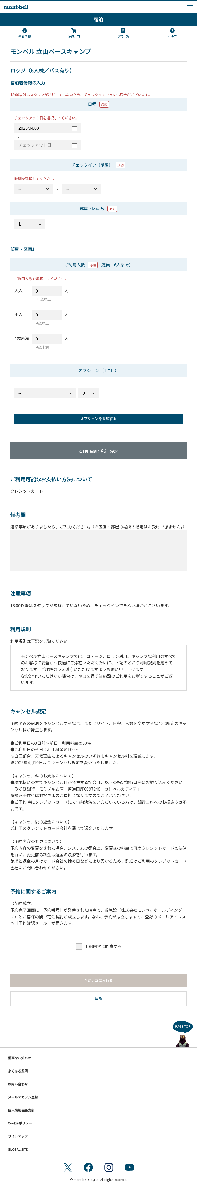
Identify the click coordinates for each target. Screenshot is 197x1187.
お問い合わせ (18, 1084)
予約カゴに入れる (98, 980)
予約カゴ (74, 36)
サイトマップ (18, 1136)
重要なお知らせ (19, 1057)
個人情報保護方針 (21, 1110)
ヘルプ (172, 36)
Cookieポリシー (20, 1123)
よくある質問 (18, 1070)
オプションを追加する (98, 418)
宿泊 (98, 19)
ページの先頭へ (183, 1032)
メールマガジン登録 (23, 1097)
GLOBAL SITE (18, 1149)
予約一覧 (123, 36)
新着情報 (24, 36)
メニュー (190, 7)
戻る (98, 998)
